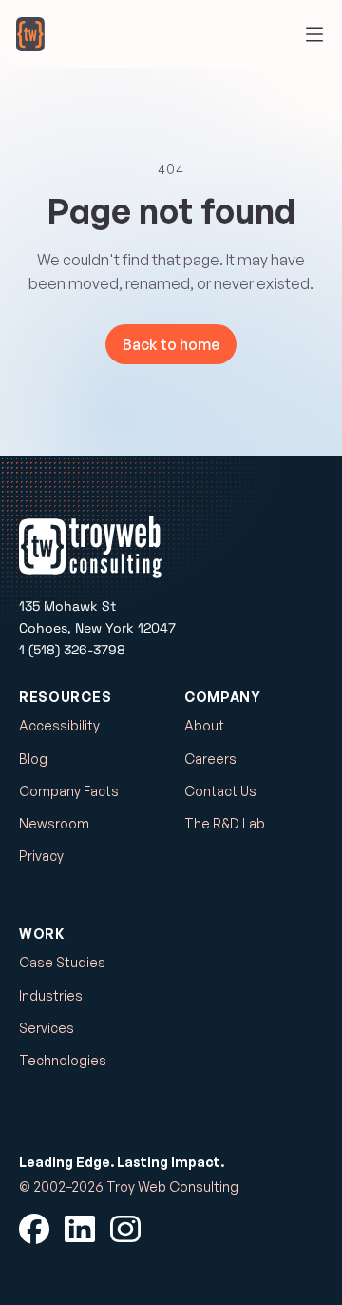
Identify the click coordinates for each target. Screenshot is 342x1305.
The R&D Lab (224, 823)
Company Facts (69, 791)
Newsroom (54, 823)
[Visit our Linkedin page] (80, 1229)
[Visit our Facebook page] (34, 1229)
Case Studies (62, 962)
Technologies (62, 1060)
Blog (33, 758)
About (204, 725)
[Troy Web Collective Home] (30, 34)
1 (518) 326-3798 (72, 649)
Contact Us (220, 791)
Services (46, 1028)
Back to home (171, 344)
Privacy (41, 855)
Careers (210, 758)
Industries (51, 995)
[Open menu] (314, 34)
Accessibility (59, 725)
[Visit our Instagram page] (125, 1229)
